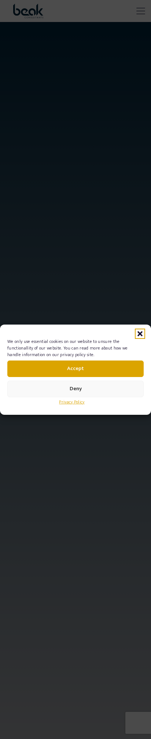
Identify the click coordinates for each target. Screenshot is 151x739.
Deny (76, 388)
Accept (75, 368)
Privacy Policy (71, 402)
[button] (140, 333)
